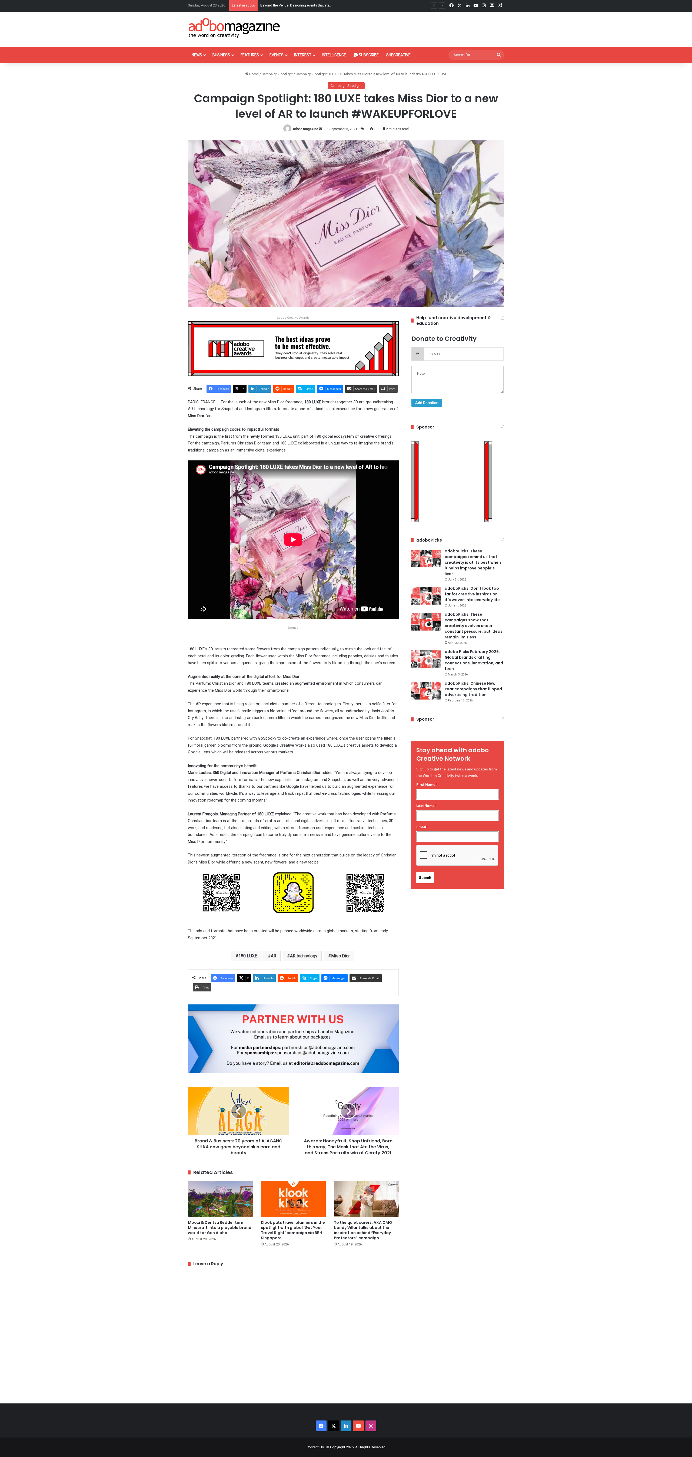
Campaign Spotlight (277, 74)
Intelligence (334, 55)
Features (250, 55)
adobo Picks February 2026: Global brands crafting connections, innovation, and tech (474, 660)
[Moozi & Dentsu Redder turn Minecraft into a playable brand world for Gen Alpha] (220, 1199)
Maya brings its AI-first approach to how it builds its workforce (309, 5)
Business (221, 55)
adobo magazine (305, 129)
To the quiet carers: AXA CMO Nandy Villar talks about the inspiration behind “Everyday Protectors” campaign (363, 1230)
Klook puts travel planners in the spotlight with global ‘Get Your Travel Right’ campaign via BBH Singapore (293, 1230)
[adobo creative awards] (293, 348)
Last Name (426, 805)
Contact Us (315, 1447)
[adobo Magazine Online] (234, 28)
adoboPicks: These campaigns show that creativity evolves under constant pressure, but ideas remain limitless (474, 626)
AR (273, 955)
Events (277, 55)
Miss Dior (340, 955)
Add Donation (426, 403)
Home (253, 74)
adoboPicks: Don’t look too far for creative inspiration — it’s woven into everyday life (473, 594)
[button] (221, 896)
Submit (425, 877)
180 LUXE (247, 955)
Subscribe (368, 55)
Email (422, 827)
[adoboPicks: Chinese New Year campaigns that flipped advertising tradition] (426, 691)
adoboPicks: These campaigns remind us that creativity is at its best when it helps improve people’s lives (473, 562)
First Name (427, 784)
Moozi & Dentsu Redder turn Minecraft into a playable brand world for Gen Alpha (219, 1227)
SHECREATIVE (398, 55)
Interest (302, 55)
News (197, 55)
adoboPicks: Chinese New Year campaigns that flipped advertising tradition (473, 689)
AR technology (303, 955)
